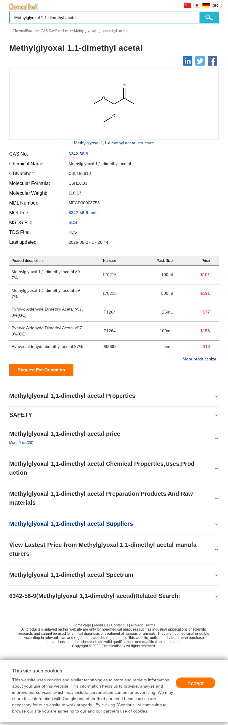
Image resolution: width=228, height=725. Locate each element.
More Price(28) (21, 443)
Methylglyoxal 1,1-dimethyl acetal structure (114, 142)
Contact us (119, 625)
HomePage (82, 625)
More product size (199, 359)
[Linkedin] (187, 61)
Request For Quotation (41, 369)
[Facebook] (212, 61)
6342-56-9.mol (82, 212)
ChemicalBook (23, 31)
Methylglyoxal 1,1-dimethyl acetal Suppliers (71, 523)
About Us (101, 625)
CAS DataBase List (54, 31)
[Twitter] (200, 61)
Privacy (137, 625)
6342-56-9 (78, 153)
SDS (73, 222)
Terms (150, 625)
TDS (73, 232)
